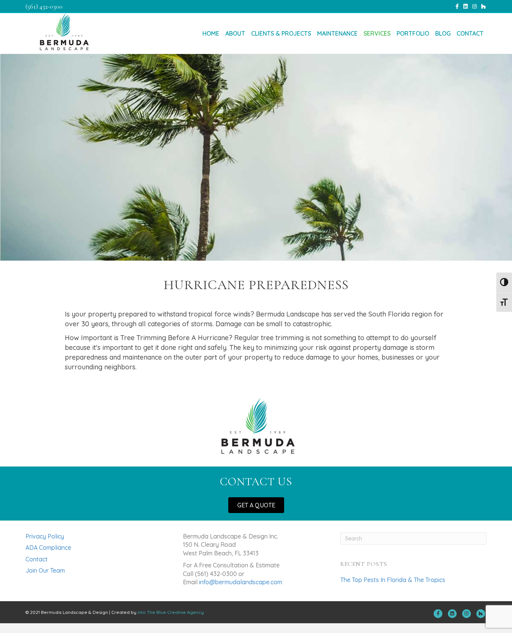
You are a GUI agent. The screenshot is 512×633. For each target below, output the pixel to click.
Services (377, 33)
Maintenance (337, 33)
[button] (256, 505)
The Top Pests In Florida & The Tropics (392, 580)
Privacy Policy (44, 536)
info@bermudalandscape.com (240, 582)
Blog (443, 33)
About (235, 33)
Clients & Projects (281, 33)
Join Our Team (45, 570)
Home (210, 33)
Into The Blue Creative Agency (171, 612)
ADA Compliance (48, 547)
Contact (470, 33)
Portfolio (413, 33)
